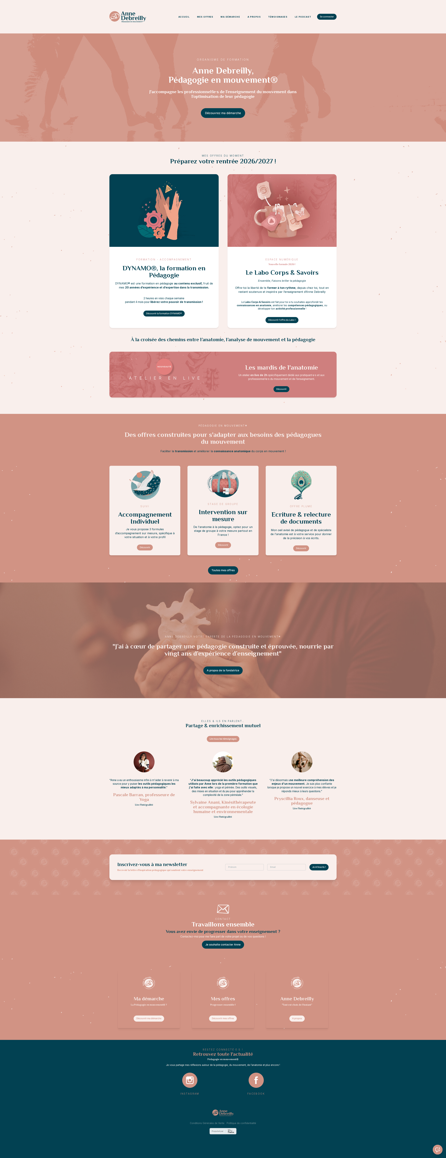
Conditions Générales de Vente (207, 1123)
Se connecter (327, 16)
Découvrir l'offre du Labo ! (282, 320)
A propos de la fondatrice (223, 670)
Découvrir (281, 389)
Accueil (184, 17)
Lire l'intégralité (144, 805)
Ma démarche (230, 17)
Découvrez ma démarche (223, 113)
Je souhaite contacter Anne (223, 944)
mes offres (205, 17)
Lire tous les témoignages (223, 739)
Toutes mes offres (223, 570)
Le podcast (303, 17)
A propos (297, 1018)
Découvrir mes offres (223, 1018)
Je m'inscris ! (319, 867)
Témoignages (277, 17)
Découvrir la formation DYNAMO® (164, 313)
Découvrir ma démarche (148, 1018)
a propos (254, 17)
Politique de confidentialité (241, 1123)
